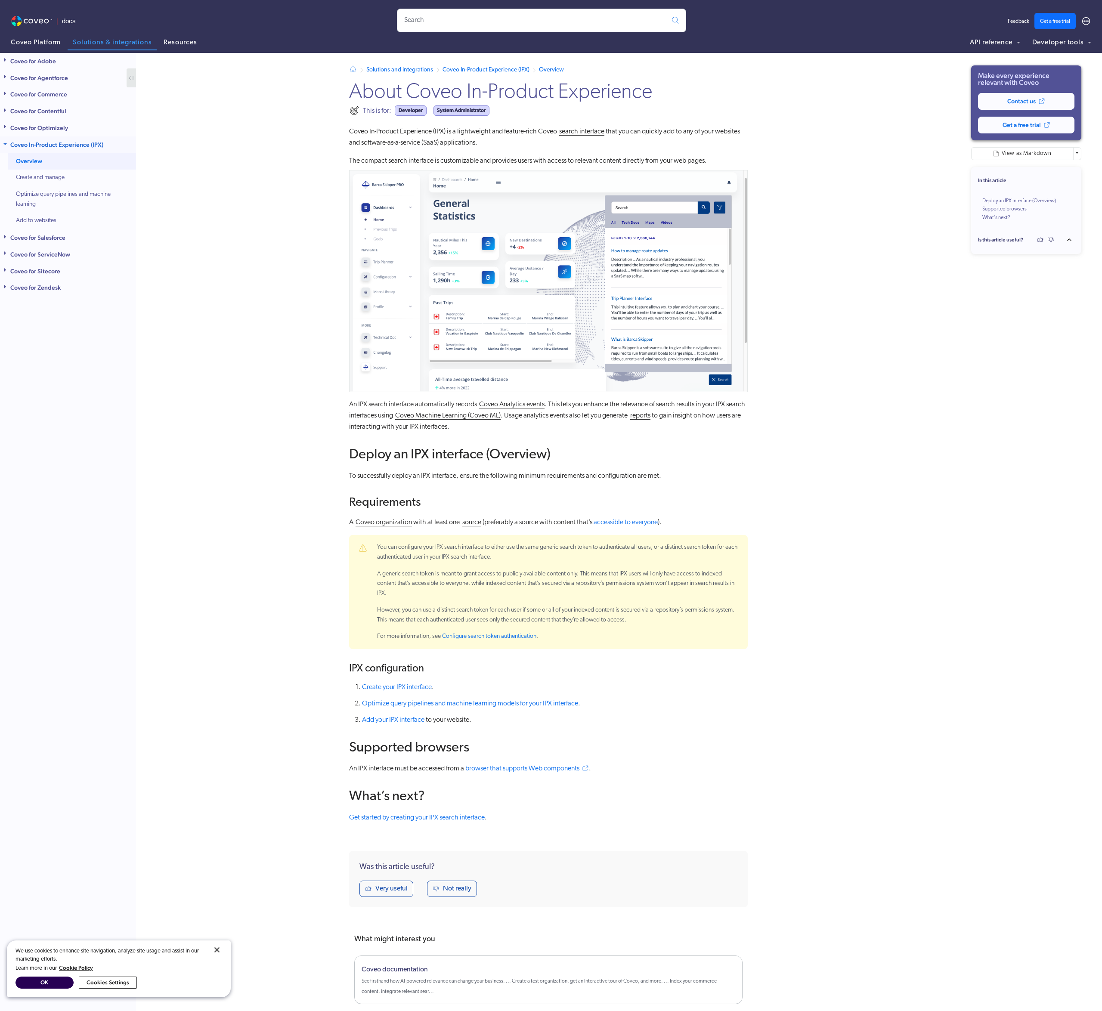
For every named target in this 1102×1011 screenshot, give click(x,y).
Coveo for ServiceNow (40, 254)
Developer (411, 110)
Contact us (1021, 101)
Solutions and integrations (399, 70)
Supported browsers (1004, 209)
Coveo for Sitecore (35, 271)
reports (640, 415)
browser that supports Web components (522, 768)
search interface (581, 131)
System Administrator (461, 110)
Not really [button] (457, 888)
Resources (180, 42)
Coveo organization (384, 522)
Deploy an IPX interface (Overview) (1019, 201)
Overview (29, 161)
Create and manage (40, 177)
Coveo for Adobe (33, 61)
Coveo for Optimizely (39, 127)
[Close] (216, 949)
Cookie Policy (76, 968)
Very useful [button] (391, 888)
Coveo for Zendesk (35, 287)
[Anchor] (560, 452)
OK (44, 982)
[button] (6, 61)
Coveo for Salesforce (37, 237)
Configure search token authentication (489, 636)
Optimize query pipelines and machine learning (63, 199)
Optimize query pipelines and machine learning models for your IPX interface (470, 703)
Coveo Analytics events (512, 404)
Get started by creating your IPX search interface (417, 817)
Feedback (1018, 21)
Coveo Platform (36, 42)
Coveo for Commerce (38, 94)
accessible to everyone (626, 522)
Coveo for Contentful (38, 111)
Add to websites (36, 221)
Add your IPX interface (393, 720)
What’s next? (996, 217)
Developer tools (1059, 42)
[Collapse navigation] (131, 77)
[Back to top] (1072, 239)
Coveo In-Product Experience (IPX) (56, 144)
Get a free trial (1055, 21)
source (471, 522)
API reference (992, 42)
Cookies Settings (108, 982)
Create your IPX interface (397, 687)
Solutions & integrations (112, 42)
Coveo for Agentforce (39, 77)
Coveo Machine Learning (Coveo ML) (448, 415)
